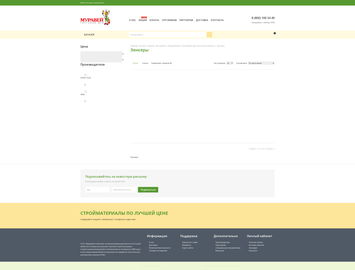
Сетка (135, 63)
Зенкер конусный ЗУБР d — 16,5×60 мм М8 (201, 101)
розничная (154, 266)
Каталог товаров (146, 46)
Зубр (82, 94)
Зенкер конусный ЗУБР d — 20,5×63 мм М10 (222, 101)
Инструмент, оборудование (168, 46)
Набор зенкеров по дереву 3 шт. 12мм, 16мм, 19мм (140, 101)
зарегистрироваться (96, 3)
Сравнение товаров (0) (161, 63)
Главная (134, 46)
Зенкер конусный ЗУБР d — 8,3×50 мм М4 (264, 99)
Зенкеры (221, 46)
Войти (82, 3)
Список (145, 63)
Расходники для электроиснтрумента (198, 46)
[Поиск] (209, 34)
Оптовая (145, 266)
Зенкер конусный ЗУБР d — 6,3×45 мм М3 (243, 99)
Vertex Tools (85, 77)
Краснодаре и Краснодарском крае (216, 266)
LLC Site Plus (235, 266)
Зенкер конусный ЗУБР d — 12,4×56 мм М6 (180, 101)
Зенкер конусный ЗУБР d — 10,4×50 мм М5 (160, 101)
